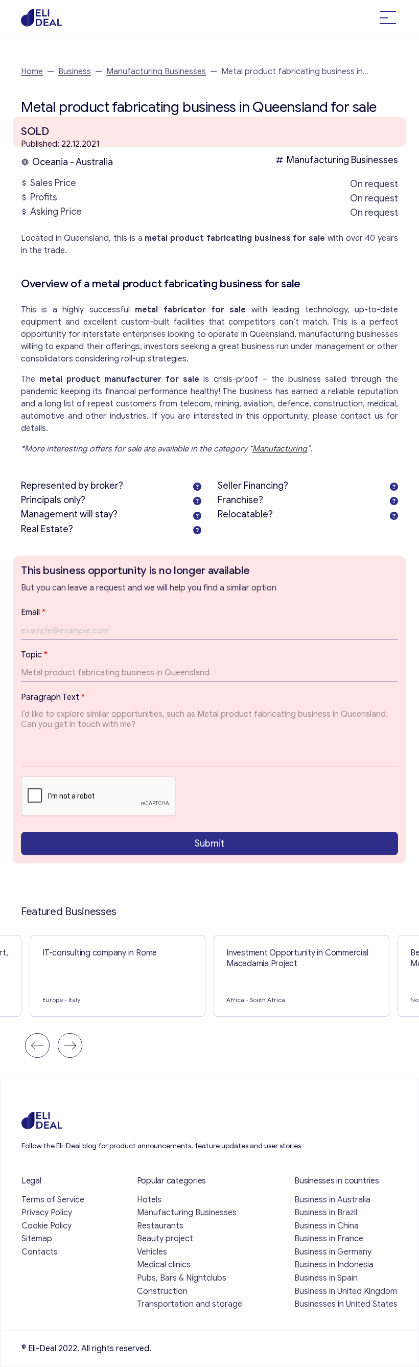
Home (32, 71)
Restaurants (160, 1226)
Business (74, 71)
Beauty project (165, 1239)
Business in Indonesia (334, 1265)
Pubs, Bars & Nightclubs (181, 1278)
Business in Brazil (325, 1212)
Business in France (328, 1239)
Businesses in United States (346, 1304)
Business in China (326, 1226)
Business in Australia (332, 1200)
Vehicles (152, 1252)
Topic (34, 655)
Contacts (39, 1252)
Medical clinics (164, 1265)
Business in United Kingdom (345, 1291)
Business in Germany (332, 1252)
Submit (209, 843)
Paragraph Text (53, 697)
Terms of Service (52, 1200)
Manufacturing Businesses (156, 71)
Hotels (149, 1200)
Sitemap (36, 1239)
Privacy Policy (46, 1212)
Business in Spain (326, 1278)
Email (33, 612)
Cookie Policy (46, 1226)
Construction (162, 1291)
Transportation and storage (189, 1304)
